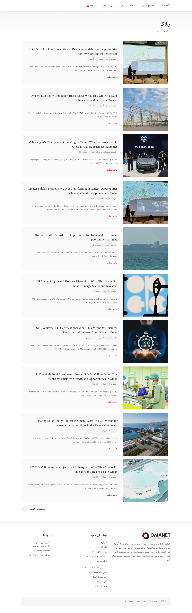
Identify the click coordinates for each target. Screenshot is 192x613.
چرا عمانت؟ (101, 581)
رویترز (107, 245)
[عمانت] (166, 5)
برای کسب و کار (118, 5)
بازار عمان (106, 384)
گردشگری (90, 338)
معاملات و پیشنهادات (97, 556)
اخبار (104, 5)
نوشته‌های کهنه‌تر (37, 509)
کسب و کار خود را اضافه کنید (93, 567)
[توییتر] (42, 601)
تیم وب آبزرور (104, 106)
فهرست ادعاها (100, 577)
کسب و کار (83, 152)
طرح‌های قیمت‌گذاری (97, 572)
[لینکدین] (38, 601)
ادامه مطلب (112, 77)
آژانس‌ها (106, 291)
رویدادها (133, 5)
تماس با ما (102, 561)
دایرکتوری (102, 547)
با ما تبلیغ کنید (100, 586)
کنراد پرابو (106, 431)
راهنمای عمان (148, 5)
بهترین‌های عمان (99, 551)
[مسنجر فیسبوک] (33, 601)
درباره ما (103, 542)
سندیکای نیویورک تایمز (101, 152)
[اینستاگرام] (28, 601)
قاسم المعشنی (104, 59)
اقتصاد (91, 59)
